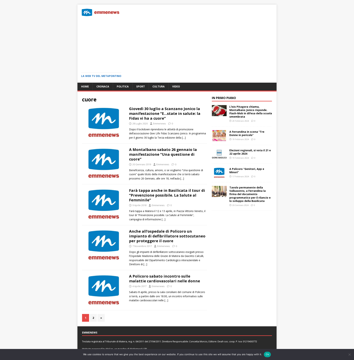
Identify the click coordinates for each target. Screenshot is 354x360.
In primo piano (224, 98)
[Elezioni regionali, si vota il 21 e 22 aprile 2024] (219, 157)
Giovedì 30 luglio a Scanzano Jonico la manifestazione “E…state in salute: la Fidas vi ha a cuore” (164, 113)
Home (85, 86)
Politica (123, 86)
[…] (184, 137)
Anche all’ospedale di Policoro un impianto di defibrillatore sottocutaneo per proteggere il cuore (167, 236)
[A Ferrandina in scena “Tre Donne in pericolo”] (219, 139)
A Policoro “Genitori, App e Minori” (246, 170)
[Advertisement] (177, 43)
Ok (267, 354)
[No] (349, 354)
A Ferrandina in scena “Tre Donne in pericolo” (246, 133)
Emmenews (159, 123)
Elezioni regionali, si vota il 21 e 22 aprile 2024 (250, 152)
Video (176, 86)
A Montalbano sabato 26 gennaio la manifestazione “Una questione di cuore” (163, 154)
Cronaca (102, 86)
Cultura (158, 86)
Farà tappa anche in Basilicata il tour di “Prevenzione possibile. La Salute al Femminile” (167, 195)
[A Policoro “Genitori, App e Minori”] (219, 176)
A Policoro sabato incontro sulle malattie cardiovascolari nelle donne (164, 278)
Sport (140, 86)
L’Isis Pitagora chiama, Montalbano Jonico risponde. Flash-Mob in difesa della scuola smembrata (250, 112)
